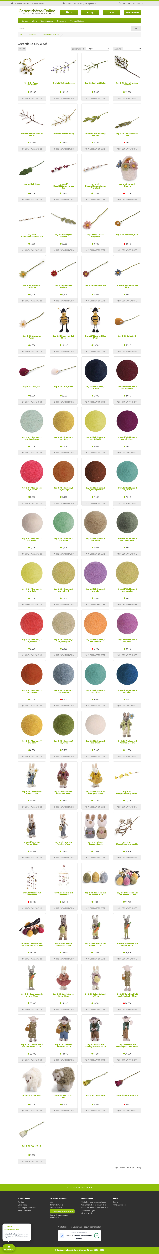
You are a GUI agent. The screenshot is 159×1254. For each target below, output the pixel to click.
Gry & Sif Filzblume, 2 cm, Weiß (31, 539)
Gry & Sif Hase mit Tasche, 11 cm (32, 843)
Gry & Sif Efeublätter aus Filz (127, 134)
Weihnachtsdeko (77, 21)
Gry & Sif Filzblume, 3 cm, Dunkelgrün (127, 539)
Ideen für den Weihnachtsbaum (94, 1207)
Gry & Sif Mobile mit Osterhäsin (63, 894)
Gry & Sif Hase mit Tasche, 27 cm (63, 843)
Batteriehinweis (56, 1205)
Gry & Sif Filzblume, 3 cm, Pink (127, 641)
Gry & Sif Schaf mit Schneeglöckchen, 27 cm (127, 1045)
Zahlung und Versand (27, 1207)
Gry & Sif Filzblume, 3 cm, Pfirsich (95, 641)
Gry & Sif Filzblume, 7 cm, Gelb (31, 742)
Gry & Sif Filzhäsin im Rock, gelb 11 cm (95, 792)
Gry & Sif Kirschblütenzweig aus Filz (63, 186)
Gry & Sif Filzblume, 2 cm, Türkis (127, 489)
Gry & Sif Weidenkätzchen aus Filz (32, 236)
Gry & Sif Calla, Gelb (127, 336)
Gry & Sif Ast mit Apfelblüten (31, 84)
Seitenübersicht (24, 1210)
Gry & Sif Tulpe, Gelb (95, 1095)
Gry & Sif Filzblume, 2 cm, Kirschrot (127, 438)
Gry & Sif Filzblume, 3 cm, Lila (95, 590)
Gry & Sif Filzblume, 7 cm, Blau (127, 691)
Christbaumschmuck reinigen (93, 1202)
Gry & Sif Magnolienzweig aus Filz (127, 843)
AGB (51, 1202)
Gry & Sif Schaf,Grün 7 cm (64, 1096)
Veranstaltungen (88, 1210)
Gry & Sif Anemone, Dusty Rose (95, 236)
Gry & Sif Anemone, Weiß (32, 337)
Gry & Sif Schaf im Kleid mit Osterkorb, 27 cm (32, 1045)
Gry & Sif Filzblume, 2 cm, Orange (63, 489)
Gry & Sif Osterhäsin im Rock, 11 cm (63, 995)
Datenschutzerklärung (59, 1215)
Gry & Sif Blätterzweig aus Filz (95, 134)
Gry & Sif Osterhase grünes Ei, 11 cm (63, 944)
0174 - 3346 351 (136, 3)
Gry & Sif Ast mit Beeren (64, 83)
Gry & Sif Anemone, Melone (63, 286)
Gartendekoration (29, 21)
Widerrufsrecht (56, 1207)
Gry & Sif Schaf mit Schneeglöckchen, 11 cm (95, 1045)
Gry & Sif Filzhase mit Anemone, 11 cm (127, 742)
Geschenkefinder (88, 1213)
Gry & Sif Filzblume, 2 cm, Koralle (31, 489)
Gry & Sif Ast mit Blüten (95, 83)
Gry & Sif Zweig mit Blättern (63, 236)
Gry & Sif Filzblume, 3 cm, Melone (31, 641)
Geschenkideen (46, 21)
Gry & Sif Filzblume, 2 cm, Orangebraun (95, 489)
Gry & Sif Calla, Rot (31, 386)
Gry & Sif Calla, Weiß (63, 386)
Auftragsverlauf (119, 1205)
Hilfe (70, 12)
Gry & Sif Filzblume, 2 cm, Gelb (63, 438)
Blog (91, 12)
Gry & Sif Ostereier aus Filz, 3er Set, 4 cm (95, 894)
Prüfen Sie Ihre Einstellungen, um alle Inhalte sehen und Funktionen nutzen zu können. (16, 1232)
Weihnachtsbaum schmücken (93, 1205)
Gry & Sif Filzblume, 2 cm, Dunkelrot (127, 387)
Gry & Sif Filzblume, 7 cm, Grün (63, 742)
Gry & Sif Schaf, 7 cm (31, 1095)
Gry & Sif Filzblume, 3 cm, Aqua (63, 539)
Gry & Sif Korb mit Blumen (127, 185)
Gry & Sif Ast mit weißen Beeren (32, 134)
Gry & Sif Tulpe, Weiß (31, 1146)
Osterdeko (61, 21)
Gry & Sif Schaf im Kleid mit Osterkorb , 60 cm (127, 995)
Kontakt (21, 1202)
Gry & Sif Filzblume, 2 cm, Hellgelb (95, 438)
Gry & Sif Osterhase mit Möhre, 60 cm (31, 995)
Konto (112, 12)
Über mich (22, 1205)
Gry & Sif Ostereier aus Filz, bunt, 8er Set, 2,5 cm (32, 944)
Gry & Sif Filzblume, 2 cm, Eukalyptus (31, 438)
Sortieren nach (78, 49)
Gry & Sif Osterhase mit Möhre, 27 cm (127, 944)
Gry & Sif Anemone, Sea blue (127, 286)
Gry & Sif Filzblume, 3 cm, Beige (95, 539)
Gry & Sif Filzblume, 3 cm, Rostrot (31, 691)
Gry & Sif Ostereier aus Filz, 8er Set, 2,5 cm (127, 894)
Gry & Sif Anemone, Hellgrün (32, 286)
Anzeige (118, 49)
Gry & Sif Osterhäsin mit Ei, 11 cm (95, 995)
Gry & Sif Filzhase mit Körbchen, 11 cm (63, 792)
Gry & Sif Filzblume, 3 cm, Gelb (31, 590)
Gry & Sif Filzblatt (32, 184)
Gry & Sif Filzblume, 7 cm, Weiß (95, 742)
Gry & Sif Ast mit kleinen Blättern (127, 84)
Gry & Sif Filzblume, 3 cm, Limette (127, 590)
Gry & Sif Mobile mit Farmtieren (32, 894)
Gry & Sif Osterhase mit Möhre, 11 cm (95, 944)
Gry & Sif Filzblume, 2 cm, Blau (95, 387)
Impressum (54, 1217)
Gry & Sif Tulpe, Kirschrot (127, 1095)
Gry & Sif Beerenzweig (64, 133)
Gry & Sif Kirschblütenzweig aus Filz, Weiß (95, 186)
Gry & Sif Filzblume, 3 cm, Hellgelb (63, 590)
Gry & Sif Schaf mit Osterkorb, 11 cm (63, 1045)
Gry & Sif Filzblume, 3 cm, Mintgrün (63, 641)
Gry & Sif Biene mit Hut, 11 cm (63, 337)
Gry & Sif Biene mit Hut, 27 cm (95, 337)
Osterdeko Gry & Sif (50, 34)
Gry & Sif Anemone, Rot (95, 285)
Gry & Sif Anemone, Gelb (127, 235)
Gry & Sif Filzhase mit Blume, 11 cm (31, 792)
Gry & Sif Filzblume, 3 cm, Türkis (95, 691)
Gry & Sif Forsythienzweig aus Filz (127, 792)
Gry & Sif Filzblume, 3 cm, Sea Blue (63, 691)
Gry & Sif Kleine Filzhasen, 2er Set (95, 843)
